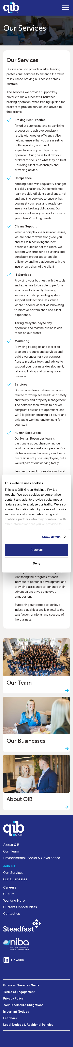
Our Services (13, 873)
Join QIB (9, 866)
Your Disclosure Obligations (23, 1005)
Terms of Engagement (19, 992)
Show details (51, 536)
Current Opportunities (20, 907)
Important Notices (16, 1011)
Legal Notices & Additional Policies (28, 1024)
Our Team (11, 851)
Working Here (14, 900)
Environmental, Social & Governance (31, 858)
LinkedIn (17, 960)
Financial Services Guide (21, 985)
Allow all (36, 550)
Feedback (10, 1018)
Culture (9, 894)
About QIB (11, 845)
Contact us (11, 913)
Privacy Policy (13, 998)
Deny (36, 563)
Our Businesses (15, 879)
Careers (9, 887)
